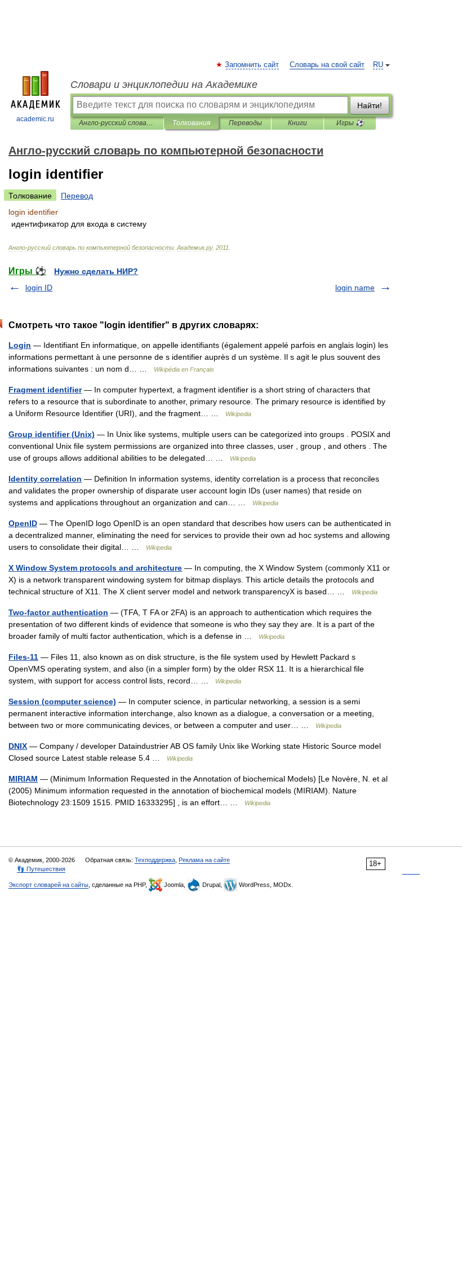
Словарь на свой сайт (327, 65)
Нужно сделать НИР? (96, 271)
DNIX (17, 746)
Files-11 (23, 656)
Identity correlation (45, 478)
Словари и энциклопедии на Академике (163, 84)
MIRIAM (23, 778)
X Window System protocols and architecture (95, 567)
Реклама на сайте (204, 860)
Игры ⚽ (350, 123)
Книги (297, 123)
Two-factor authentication (58, 612)
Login (19, 345)
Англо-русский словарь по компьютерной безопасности (117, 123)
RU (378, 65)
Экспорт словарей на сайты (48, 884)
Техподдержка (155, 860)
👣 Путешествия (41, 869)
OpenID (22, 523)
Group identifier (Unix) (51, 434)
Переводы (245, 123)
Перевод (77, 195)
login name (355, 287)
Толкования (191, 123)
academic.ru (35, 119)
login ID (38, 287)
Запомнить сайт (252, 65)
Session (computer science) (62, 701)
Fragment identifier (45, 389)
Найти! (369, 105)
